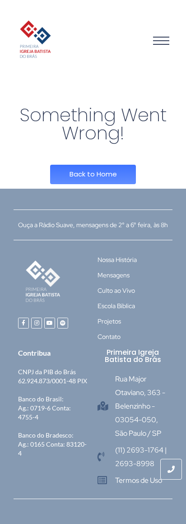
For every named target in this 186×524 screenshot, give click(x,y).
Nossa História (117, 260)
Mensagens (114, 275)
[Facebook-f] (23, 323)
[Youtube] (49, 323)
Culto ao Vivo (116, 290)
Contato (109, 337)
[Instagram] (36, 323)
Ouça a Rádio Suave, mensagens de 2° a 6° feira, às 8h (93, 225)
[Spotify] (62, 323)
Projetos (109, 321)
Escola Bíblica (116, 306)
